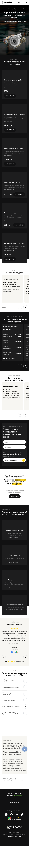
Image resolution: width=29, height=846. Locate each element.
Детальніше (11, 456)
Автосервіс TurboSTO (8, 778)
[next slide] (25, 307)
